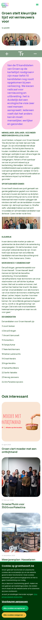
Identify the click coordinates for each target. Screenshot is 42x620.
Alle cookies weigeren (13, 615)
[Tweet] (3, 42)
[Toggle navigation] (37, 5)
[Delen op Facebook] (3, 35)
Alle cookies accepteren (14, 608)
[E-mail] (3, 49)
